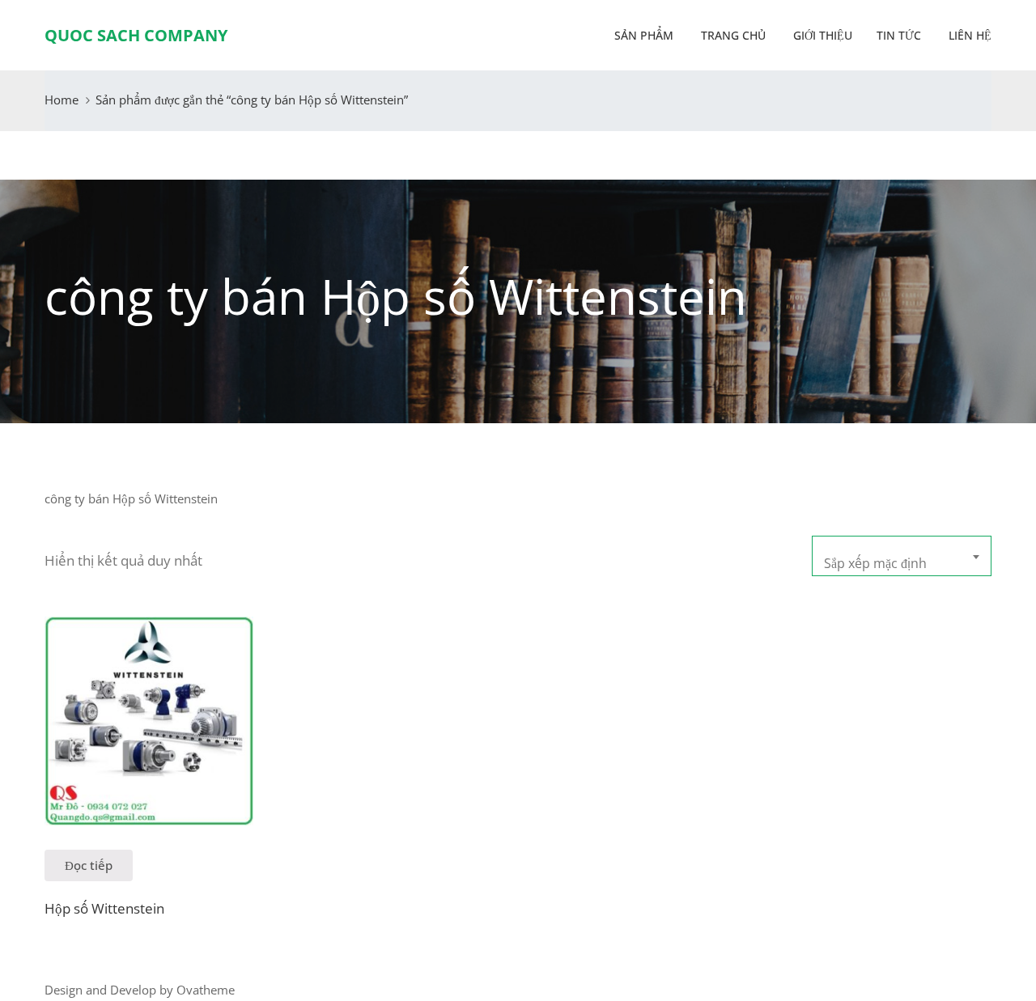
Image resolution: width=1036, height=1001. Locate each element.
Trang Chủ (732, 35)
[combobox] (901, 556)
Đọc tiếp (89, 865)
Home (62, 99)
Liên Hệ (968, 35)
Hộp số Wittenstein (104, 908)
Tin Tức (899, 35)
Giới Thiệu (821, 35)
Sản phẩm (643, 35)
